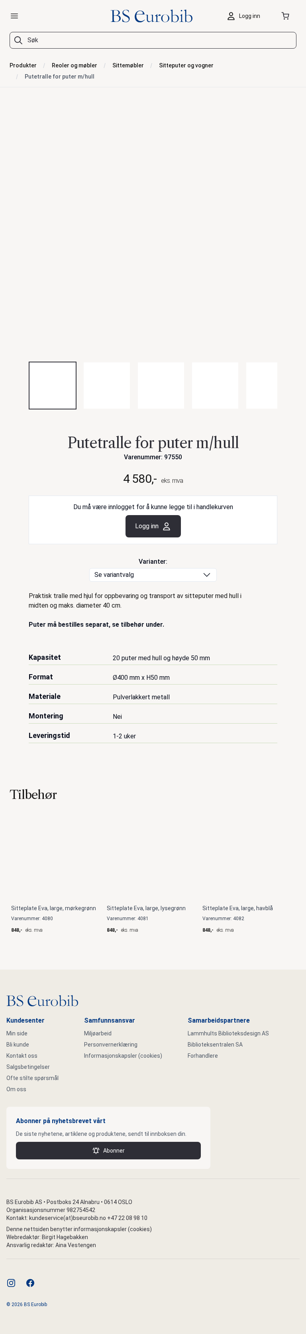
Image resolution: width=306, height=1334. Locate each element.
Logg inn (147, 526)
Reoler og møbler (74, 65)
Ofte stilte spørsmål (32, 1078)
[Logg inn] (245, 16)
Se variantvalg (114, 574)
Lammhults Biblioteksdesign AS (228, 1033)
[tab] (52, 385)
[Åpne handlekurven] (286, 16)
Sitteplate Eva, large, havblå (237, 908)
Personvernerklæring (110, 1044)
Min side (16, 1033)
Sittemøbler (128, 65)
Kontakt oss (21, 1056)
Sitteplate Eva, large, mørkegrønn (53, 908)
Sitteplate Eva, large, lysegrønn (146, 908)
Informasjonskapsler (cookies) (123, 1056)
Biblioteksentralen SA (215, 1044)
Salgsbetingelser (28, 1067)
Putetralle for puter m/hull (59, 76)
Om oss (16, 1089)
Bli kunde (17, 1044)
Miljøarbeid (98, 1033)
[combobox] (153, 40)
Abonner (114, 1150)
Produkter (23, 65)
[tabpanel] (153, 230)
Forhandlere (203, 1056)
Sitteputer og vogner (186, 65)
